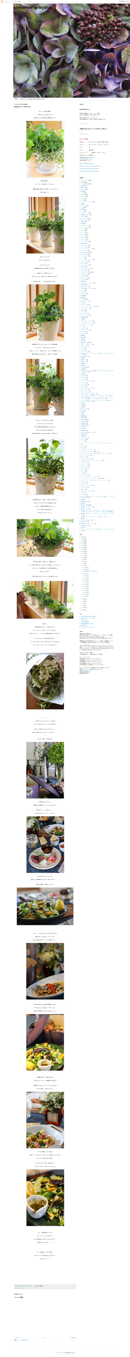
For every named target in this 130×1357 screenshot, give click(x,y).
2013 (82, 610)
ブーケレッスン (84, 212)
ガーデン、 (83, 456)
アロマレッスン (84, 227)
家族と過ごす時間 (85, 505)
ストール (83, 386)
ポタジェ (83, 489)
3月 (83, 603)
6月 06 (85, 592)
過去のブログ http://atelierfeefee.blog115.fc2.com (33, 99)
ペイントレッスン (85, 315)
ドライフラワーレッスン (87, 248)
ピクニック (83, 482)
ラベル (82, 493)
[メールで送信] (35, 1286)
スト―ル (83, 469)
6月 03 (85, 596)
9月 (83, 559)
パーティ (83, 229)
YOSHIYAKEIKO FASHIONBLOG (88, 616)
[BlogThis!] (37, 1286)
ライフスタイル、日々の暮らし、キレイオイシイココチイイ (95, 395)
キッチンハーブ (84, 465)
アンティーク (84, 346)
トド (82, 326)
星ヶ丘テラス (84, 521)
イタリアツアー (84, 304)
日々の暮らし (84, 254)
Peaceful (83, 310)
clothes (82, 221)
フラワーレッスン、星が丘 (87, 485)
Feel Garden (84, 419)
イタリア (83, 441)
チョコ (82, 473)
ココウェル (83, 239)
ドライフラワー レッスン (87, 388)
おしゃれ (83, 234)
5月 (83, 599)
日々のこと (83, 236)
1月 (83, 607)
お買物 (82, 373)
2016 (82, 547)
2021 (82, 537)
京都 (82, 403)
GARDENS (83, 423)
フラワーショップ (85, 329)
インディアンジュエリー (87, 259)
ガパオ (82, 447)
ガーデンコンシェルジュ (87, 381)
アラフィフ (83, 196)
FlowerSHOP (84, 367)
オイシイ (83, 446)
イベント (83, 290)
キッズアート (84, 462)
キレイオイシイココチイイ (87, 283)
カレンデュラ (84, 250)
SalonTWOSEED (85, 621)
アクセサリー (84, 274)
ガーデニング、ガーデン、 (87, 449)
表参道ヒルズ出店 (85, 342)
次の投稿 (17, 1337)
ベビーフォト (84, 487)
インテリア (83, 379)
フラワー (83, 484)
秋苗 (82, 412)
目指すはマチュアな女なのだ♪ (90, 571)
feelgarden (83, 430)
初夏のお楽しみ (84, 501)
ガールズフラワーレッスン (87, 322)
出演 (82, 499)
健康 (82, 335)
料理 (82, 185)
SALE (82, 428)
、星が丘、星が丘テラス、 (87, 432)
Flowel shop (84, 421)
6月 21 (85, 582)
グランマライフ (84, 301)
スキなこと (83, 205)
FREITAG (83, 417)
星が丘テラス (84, 220)
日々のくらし (84, 408)
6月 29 (85, 569)
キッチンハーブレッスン (87, 202)
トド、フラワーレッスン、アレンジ (89, 476)
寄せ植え (83, 194)
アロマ (82, 200)
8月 (83, 561)
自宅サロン (83, 361)
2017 (82, 545)
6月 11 (85, 588)
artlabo (82, 243)
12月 (83, 553)
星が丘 (82, 340)
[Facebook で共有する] (40, 1286)
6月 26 (85, 573)
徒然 (82, 518)
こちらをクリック (84, 123)
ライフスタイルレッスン (87, 491)
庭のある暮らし (84, 356)
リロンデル (83, 279)
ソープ (82, 211)
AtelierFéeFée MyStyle (33, 7)
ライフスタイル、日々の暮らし (88, 393)
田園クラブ (83, 360)
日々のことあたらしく (86, 520)
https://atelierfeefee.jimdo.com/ (87, 163)
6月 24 (85, 575)
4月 (83, 601)
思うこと (83, 263)
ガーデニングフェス (85, 455)
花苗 (82, 209)
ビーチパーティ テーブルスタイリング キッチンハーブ (95, 480)
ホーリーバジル (84, 390)
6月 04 (85, 594)
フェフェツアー (84, 218)
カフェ (82, 292)
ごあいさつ (83, 375)
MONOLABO (84, 425)
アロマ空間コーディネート (87, 288)
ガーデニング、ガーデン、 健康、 (89, 451)
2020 (82, 539)
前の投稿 (73, 1337)
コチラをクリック (84, 134)
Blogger (73, 1352)
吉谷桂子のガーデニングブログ (88, 618)
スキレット (83, 293)
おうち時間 (83, 299)
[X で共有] (39, 1286)
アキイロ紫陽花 (84, 184)
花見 (82, 527)
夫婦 (82, 407)
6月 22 (85, 580)
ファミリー (83, 328)
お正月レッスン (84, 286)
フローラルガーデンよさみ (87, 627)
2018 (82, 543)
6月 (83, 565)
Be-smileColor (84, 620)
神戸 (82, 281)
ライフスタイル (21, 1288)
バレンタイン (84, 313)
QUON (82, 426)
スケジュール (84, 467)
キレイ (82, 198)
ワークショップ (84, 351)
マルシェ (83, 331)
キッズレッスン (84, 464)
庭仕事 (82, 295)
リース (82, 257)
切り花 (82, 337)
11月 (83, 555)
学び (82, 223)
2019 (82, 541)
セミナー (83, 311)
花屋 (82, 319)
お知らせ (83, 434)
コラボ (82, 348)
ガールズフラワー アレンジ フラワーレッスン (92, 460)
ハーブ (82, 193)
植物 (82, 191)
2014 (82, 551)
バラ (82, 302)
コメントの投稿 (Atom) (22, 1340)
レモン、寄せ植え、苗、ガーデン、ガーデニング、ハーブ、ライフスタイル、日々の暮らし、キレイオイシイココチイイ (97, 398)
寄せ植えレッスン (85, 214)
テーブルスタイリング (86, 324)
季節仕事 (83, 284)
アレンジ (83, 189)
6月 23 (85, 578)
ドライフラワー (84, 241)
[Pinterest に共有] (42, 1286)
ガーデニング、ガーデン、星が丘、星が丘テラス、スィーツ (95, 453)
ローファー (83, 333)
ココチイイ (83, 382)
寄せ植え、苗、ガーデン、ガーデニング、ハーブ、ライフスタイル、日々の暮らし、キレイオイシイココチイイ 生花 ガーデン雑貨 (97, 511)
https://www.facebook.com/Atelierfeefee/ (89, 168)
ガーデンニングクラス (86, 458)
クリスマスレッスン (85, 268)
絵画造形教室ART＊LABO (87, 623)
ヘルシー (83, 238)
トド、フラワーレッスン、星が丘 (89, 306)
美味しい (83, 187)
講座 (82, 363)
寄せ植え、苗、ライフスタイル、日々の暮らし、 (92, 516)
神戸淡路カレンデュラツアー (88, 523)
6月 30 (85, 567)
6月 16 (85, 586)
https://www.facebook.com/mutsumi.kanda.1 (90, 166)
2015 (82, 549)
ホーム (45, 1337)
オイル (82, 230)
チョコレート (84, 475)
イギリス (83, 275)
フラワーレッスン (85, 308)
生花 (82, 358)
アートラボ (83, 439)
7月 (83, 563)
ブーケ (82, 207)
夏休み (82, 405)
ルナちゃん (83, 494)
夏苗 (82, 503)
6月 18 (85, 584)
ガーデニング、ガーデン (87, 320)
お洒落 (82, 369)
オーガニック (84, 277)
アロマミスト (84, 437)
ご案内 (82, 435)
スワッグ (83, 349)
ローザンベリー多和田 (86, 272)
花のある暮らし (84, 525)
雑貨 (82, 297)
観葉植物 (83, 416)
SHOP (82, 182)
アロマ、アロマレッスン (87, 344)
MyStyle (16, 99)
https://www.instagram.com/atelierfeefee (89, 171)
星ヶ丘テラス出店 (85, 252)
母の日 (82, 410)
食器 (82, 365)
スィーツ (83, 232)
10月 (83, 557)
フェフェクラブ (84, 256)
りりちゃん (83, 377)
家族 (82, 338)
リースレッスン (84, 225)
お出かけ (83, 266)
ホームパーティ (84, 265)
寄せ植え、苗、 (84, 508)
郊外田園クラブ (84, 625)
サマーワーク (84, 270)
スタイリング (84, 384)
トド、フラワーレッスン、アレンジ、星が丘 (91, 478)
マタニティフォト (85, 391)
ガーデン (83, 216)
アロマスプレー (84, 245)
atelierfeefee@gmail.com (86, 159)
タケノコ (83, 471)
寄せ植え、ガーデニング (87, 506)
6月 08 (85, 590)
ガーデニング (84, 247)
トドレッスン (84, 261)
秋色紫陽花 (83, 317)
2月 (83, 605)
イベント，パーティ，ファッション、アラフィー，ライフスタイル (97, 443)
